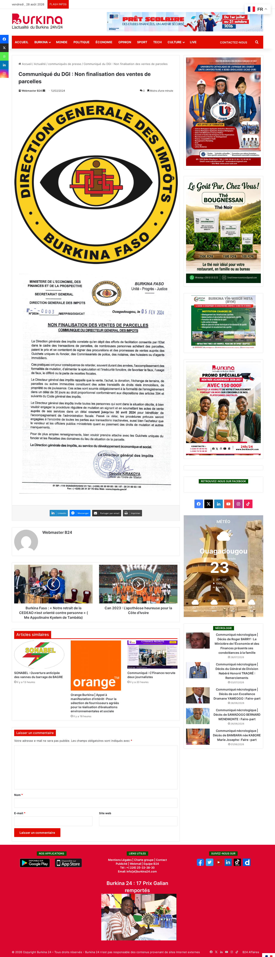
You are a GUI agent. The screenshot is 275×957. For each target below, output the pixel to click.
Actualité (40, 64)
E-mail (19, 813)
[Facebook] (4, 39)
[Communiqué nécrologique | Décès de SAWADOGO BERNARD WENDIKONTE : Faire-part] (198, 716)
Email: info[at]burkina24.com (137, 871)
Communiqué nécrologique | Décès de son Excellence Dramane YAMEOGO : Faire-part (237, 694)
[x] (209, 865)
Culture (175, 42)
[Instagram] (4, 73)
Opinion (124, 42)
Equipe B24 (151, 863)
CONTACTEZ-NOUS (233, 42)
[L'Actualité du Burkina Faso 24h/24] (37, 21)
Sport (142, 42)
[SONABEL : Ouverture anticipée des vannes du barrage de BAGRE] (39, 654)
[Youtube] (219, 865)
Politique (81, 42)
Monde (61, 42)
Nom (18, 795)
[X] (4, 47)
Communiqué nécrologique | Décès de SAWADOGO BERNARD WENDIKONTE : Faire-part (237, 714)
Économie (104, 42)
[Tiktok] (237, 865)
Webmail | (136, 863)
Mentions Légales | (121, 860)
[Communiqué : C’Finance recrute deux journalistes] (152, 654)
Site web (105, 813)
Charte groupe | (145, 860)
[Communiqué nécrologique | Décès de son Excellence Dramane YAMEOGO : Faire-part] (198, 695)
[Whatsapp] (4, 56)
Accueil (21, 42)
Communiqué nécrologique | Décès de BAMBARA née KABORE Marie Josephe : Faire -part (237, 735)
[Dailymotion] (246, 865)
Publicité (121, 863)
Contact (161, 860)
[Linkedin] (4, 65)
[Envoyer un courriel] (44, 90)
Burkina (41, 42)
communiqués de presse (64, 64)
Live (193, 42)
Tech (157, 42)
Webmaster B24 (32, 90)
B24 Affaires (251, 952)
